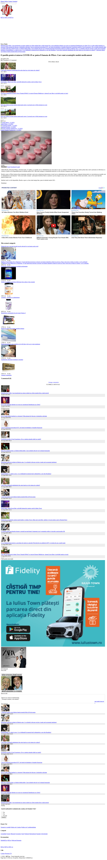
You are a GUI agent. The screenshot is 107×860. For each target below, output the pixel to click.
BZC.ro (7, 17)
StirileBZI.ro (4, 840)
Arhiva (6, 1)
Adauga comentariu (6, 375)
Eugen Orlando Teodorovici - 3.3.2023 (11, 130)
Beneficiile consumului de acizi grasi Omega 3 (13, 313)
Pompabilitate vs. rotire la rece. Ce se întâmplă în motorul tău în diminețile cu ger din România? (31, 50)
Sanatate (38, 834)
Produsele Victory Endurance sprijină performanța (14, 266)
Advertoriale (44, 834)
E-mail (18, 167)
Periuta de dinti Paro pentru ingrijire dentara (12, 328)
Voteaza (4, 817)
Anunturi (15, 1)
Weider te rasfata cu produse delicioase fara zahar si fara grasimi (18, 282)
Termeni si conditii (5, 827)
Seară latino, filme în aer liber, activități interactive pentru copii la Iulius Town (21, 82)
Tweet (8, 167)
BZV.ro (11, 17)
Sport (22, 834)
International (32, 834)
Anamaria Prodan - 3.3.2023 (8, 127)
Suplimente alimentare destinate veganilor (12, 359)
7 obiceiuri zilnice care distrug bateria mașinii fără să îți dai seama (18, 497)
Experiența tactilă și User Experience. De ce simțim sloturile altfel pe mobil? (21, 439)
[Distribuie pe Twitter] (3, 73)
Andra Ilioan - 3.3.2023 (7, 124)
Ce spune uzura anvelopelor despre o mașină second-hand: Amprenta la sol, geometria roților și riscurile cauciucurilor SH (33, 531)
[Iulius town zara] (13, 667)
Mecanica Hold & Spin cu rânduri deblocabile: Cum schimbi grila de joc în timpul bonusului (30, 48)
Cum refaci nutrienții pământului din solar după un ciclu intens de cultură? (75, 50)
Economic (18, 834)
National (26, 834)
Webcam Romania (16, 840)
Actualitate (3, 834)
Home (2, 1)
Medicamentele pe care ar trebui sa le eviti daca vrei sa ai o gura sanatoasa (20, 344)
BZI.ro (9, 840)
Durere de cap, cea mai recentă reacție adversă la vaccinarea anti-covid (19, 246)
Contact (10, 1)
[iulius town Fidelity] (53, 646)
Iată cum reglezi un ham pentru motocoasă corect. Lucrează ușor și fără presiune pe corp (24, 105)
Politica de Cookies (16, 827)
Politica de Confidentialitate (28, 827)
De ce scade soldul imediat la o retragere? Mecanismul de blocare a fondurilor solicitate (24, 416)
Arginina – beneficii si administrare (10, 297)
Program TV (8, 853)
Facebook (13, 167)
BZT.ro (3, 17)
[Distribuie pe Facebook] (1, 73)
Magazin (13, 834)
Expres (8, 834)
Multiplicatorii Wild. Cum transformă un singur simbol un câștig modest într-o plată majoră (24, 45)
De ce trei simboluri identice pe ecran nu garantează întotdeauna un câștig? (68, 45)
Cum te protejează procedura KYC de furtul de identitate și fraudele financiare (50, 47)
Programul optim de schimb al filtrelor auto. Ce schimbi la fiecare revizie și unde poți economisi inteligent (29, 462)
